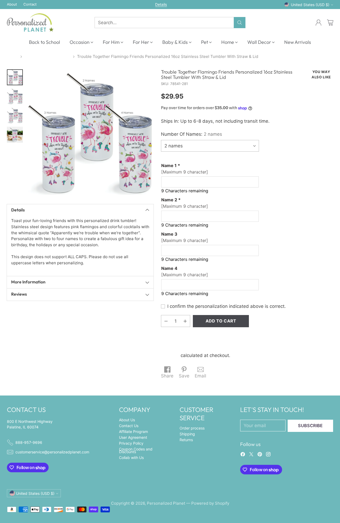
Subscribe (310, 425)
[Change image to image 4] (15, 135)
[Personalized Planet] (30, 22)
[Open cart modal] (330, 23)
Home (12, 56)
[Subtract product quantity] (166, 321)
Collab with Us (131, 457)
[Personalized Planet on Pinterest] (260, 455)
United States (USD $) (310, 4)
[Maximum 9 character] (184, 169)
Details (161, 4)
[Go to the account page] (318, 23)
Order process (192, 428)
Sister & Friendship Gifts (47, 56)
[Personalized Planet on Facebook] (243, 455)
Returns (186, 439)
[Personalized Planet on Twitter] (251, 455)
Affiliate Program (133, 431)
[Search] (239, 22)
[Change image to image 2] (15, 96)
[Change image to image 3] (15, 116)
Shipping (170, 355)
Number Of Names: (191, 134)
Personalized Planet (166, 503)
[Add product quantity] (185, 321)
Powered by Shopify (210, 503)
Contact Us (128, 425)
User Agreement (133, 437)
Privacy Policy (131, 443)
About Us (127, 420)
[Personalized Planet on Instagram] (268, 455)
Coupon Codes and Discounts (135, 450)
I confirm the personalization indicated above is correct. (226, 306)
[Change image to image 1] (15, 77)
